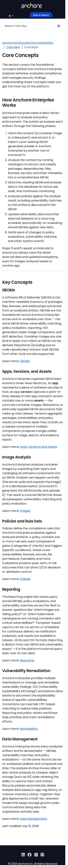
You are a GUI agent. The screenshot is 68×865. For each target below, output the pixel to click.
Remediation (29, 729)
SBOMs (25, 361)
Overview (13, 47)
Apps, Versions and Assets (38, 447)
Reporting (27, 660)
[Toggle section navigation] (58, 26)
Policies (25, 579)
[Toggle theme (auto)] (11, 15)
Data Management (33, 819)
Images (25, 511)
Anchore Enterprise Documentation (27, 43)
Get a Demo (41, 15)
